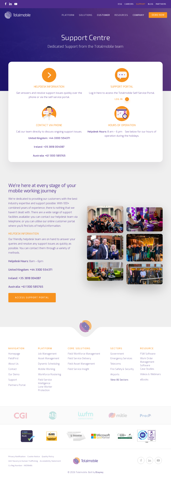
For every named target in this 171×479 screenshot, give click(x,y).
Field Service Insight (78, 369)
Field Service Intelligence (45, 381)
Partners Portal (17, 385)
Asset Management (48, 358)
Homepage (14, 353)
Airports (114, 374)
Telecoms (115, 363)
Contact (12, 369)
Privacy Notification (17, 456)
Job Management (47, 353)
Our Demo (14, 374)
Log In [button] (119, 99)
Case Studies (147, 369)
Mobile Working (46, 369)
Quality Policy (48, 456)
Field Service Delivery (79, 358)
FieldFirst (13, 358)
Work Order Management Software (147, 362)
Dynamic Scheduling (48, 363)
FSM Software (147, 353)
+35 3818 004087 (53, 146)
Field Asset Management (81, 363)
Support (12, 379)
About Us (13, 363)
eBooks (144, 379)
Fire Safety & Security (122, 369)
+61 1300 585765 (55, 155)
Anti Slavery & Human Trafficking (23, 461)
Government (117, 353)
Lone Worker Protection (45, 388)
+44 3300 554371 (59, 138)
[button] (32, 297)
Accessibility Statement (50, 461)
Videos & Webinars (150, 374)
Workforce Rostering (49, 374)
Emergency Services (121, 358)
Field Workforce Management (84, 353)
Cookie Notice (33, 456)
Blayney (99, 472)
